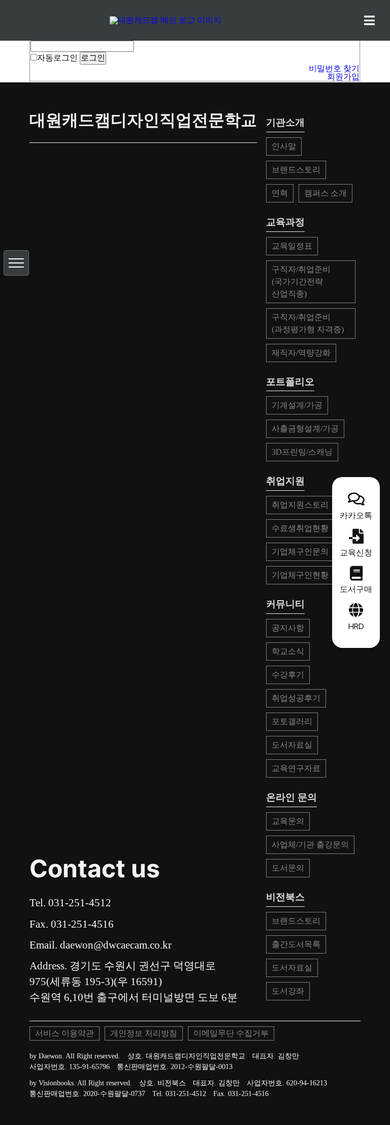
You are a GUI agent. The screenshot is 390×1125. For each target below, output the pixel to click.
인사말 (284, 146)
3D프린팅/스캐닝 (302, 452)
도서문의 (288, 868)
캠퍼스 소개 (325, 193)
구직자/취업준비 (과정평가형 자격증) (308, 323)
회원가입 (343, 76)
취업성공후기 (296, 698)
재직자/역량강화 (301, 352)
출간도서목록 (296, 944)
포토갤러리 (292, 721)
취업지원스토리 (300, 504)
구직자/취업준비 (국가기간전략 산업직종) (301, 281)
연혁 (280, 193)
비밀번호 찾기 (334, 68)
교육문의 (288, 821)
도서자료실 (292, 745)
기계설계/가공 (297, 405)
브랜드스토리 (296, 169)
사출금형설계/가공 (305, 428)
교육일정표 (292, 246)
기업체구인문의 (300, 551)
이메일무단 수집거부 (231, 1033)
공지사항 (288, 628)
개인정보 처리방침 (143, 1033)
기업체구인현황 (300, 575)
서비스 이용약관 (64, 1033)
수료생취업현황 (300, 528)
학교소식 (288, 651)
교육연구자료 (296, 768)
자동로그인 (57, 57)
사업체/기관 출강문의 (310, 844)
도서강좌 (288, 991)
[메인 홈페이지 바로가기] (195, 20)
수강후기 (288, 674)
